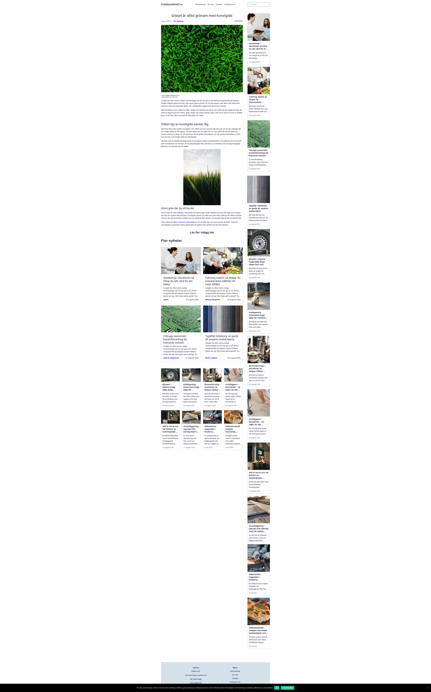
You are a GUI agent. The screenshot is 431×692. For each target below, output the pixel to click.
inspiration (238, 21)
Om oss (211, 4)
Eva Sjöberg (178, 21)
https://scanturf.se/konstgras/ (185, 222)
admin (165, 300)
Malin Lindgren (211, 358)
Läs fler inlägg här (202, 232)
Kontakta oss (229, 4)
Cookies (219, 4)
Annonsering (200, 4)
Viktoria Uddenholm (171, 358)
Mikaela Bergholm (212, 300)
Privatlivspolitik (288, 688)
